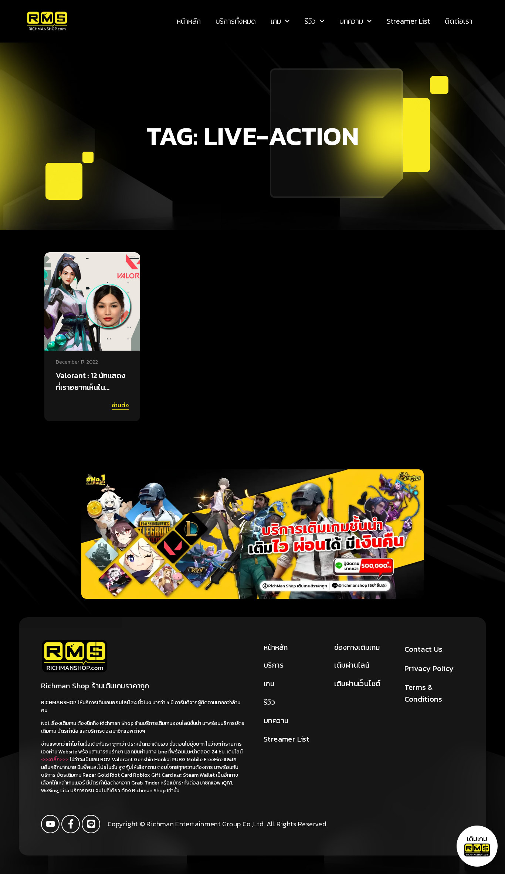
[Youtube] (50, 824)
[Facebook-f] (70, 824)
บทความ (351, 21)
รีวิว (310, 21)
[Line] (91, 824)
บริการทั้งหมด (236, 21)
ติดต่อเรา (458, 21)
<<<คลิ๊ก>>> (54, 759)
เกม (276, 21)
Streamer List (408, 21)
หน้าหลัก (189, 21)
